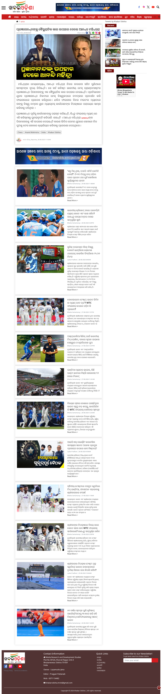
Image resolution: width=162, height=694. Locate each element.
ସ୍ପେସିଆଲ (102, 17)
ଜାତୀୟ (23, 17)
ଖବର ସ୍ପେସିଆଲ (115, 17)
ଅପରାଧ (71, 17)
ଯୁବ (126, 17)
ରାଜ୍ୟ (16, 17)
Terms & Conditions (20, 671)
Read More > (72, 200)
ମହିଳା (132, 17)
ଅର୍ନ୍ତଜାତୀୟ (33, 17)
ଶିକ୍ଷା (139, 17)
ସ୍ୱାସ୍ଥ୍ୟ (148, 17)
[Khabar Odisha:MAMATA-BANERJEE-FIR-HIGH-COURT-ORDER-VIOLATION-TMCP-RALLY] (113, 53)
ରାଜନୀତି (44, 17)
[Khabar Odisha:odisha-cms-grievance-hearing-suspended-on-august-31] (113, 33)
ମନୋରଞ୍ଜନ (61, 17)
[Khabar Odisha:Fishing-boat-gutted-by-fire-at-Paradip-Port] (113, 43)
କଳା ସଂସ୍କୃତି (90, 17)
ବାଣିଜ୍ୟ (80, 17)
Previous (155, 17)
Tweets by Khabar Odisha (115, 21)
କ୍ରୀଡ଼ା (51, 17)
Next (159, 17)
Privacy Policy (8, 671)
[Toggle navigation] (158, 7)
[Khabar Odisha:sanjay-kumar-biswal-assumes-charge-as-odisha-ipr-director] (113, 62)
